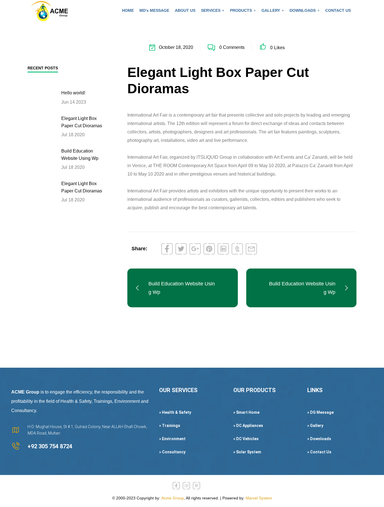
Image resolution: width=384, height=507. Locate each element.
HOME (128, 10)
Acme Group (172, 498)
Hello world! (73, 92)
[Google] (195, 248)
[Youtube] (186, 485)
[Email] (251, 248)
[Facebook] (167, 248)
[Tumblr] (237, 248)
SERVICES (210, 10)
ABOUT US (185, 10)
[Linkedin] (223, 248)
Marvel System (259, 498)
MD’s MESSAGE (154, 10)
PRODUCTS (241, 10)
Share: (139, 248)
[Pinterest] (209, 248)
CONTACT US (338, 10)
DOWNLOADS (303, 10)
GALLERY (270, 10)
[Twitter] (181, 248)
